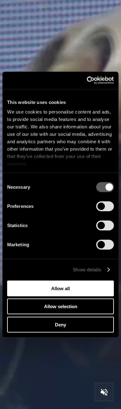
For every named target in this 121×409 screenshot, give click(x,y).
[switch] (105, 206)
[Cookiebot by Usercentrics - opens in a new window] (87, 80)
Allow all (60, 288)
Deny (60, 324)
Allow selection (60, 306)
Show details (87, 269)
